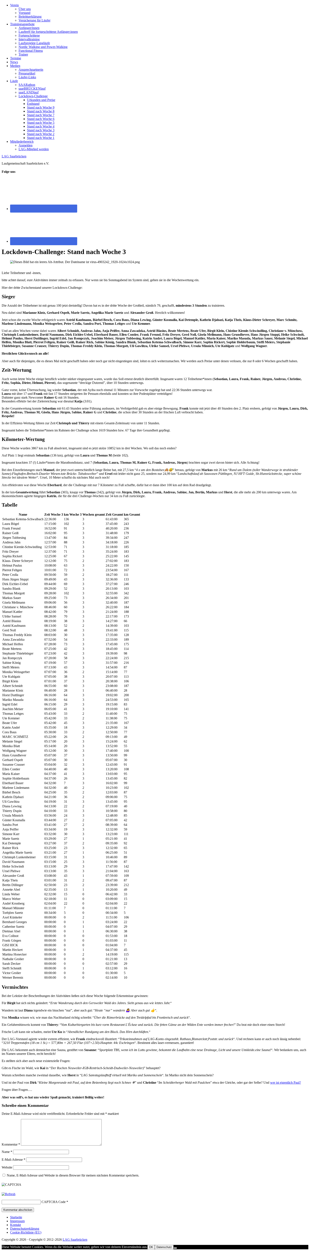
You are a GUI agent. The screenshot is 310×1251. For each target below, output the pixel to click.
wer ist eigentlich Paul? (285, 1082)
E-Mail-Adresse (13, 1159)
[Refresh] (8, 1194)
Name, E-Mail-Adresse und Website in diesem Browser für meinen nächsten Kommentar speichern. (73, 1175)
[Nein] (175, 1248)
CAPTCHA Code (54, 1202)
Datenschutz (164, 1247)
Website (7, 1167)
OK (151, 1247)
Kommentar (11, 1144)
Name (7, 1152)
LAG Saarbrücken (14, 156)
